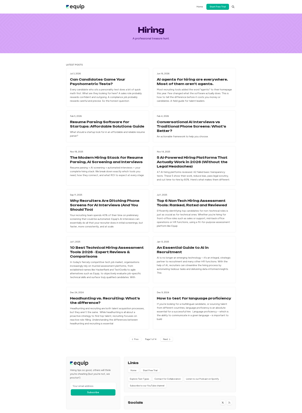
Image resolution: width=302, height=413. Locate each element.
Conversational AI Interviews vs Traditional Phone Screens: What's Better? (191, 126)
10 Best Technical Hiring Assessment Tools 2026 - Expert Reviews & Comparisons (107, 252)
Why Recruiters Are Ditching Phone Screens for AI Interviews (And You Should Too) (104, 205)
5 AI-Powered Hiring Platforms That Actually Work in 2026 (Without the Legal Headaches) (192, 162)
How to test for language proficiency (194, 298)
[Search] (233, 7)
